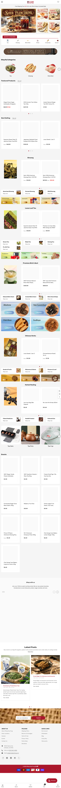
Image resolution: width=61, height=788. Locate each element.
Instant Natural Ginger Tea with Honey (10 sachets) (49, 103)
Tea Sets (10, 446)
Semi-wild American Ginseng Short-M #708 (30, 176)
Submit (38, 718)
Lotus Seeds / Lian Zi (49, 139)
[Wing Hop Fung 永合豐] (30, 51)
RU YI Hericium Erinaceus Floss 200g (30, 534)
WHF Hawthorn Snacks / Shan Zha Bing (30, 475)
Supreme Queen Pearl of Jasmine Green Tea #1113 (10, 140)
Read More (30, 651)
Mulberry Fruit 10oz (29, 503)
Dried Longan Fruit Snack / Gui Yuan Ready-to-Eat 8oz (49, 504)
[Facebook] (3, 758)
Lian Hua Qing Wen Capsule (29, 403)
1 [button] (28, 113)
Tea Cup (50, 446)
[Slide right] (57, 592)
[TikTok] (11, 758)
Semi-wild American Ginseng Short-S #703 (49, 176)
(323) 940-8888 (13, 750)
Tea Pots (30, 446)
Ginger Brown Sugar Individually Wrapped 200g (9, 103)
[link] (16, 786)
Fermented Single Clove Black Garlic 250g (10, 504)
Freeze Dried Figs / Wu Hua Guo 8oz (50, 475)
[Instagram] (7, 758)
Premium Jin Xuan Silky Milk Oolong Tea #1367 (49, 226)
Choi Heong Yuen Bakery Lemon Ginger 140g (50, 534)
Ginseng (30, 76)
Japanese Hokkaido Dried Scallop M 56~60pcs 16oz (30, 140)
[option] (18, 21)
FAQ (45, 6)
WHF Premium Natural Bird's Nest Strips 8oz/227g (30, 281)
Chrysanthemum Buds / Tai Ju (49, 354)
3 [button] (32, 113)
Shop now (5, 193)
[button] (59, 69)
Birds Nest (50, 76)
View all (19, 81)
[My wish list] (58, 2)
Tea (11, 76)
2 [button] (18, 32)
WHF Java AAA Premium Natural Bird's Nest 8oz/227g (49, 281)
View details (6, 697)
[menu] (2, 2)
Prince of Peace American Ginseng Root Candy (10, 534)
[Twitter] (18, 758)
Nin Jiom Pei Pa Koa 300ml (50, 402)
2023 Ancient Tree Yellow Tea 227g (30, 103)
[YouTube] (14, 758)
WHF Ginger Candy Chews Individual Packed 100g (9, 475)
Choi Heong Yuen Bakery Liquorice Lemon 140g (10, 563)
